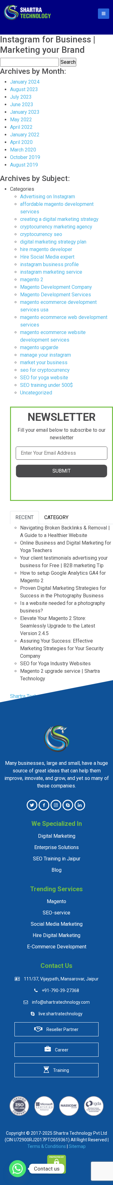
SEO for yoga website (44, 378)
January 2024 (25, 82)
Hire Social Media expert (47, 257)
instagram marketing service (51, 272)
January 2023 (25, 112)
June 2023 (21, 104)
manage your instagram (45, 355)
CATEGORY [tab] (56, 517)
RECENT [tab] (24, 517)
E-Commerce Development (56, 946)
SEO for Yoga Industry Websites (55, 664)
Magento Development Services (55, 295)
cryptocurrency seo (41, 234)
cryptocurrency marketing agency (56, 227)
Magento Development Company (56, 287)
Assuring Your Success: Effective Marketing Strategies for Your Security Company (62, 648)
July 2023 (21, 97)
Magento (56, 901)
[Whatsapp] (17, 1168)
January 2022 (25, 135)
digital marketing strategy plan (53, 242)
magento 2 (31, 280)
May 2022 (21, 120)
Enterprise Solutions (56, 847)
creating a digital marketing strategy (59, 219)
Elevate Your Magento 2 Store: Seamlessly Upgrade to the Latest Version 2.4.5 (57, 625)
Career (61, 1049)
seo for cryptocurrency (45, 370)
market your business (43, 362)
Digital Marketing (56, 836)
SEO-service (56, 912)
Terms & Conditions (46, 1146)
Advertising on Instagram (47, 197)
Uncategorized (36, 393)
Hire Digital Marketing (56, 935)
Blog (56, 870)
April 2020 (21, 142)
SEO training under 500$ (46, 385)
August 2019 (24, 165)
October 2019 (25, 157)
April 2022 (21, 127)
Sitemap (77, 1146)
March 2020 (23, 150)
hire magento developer (46, 249)
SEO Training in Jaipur (56, 858)
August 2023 (24, 89)
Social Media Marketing (57, 924)
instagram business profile (49, 264)
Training (60, 1070)
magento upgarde (39, 347)
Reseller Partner (62, 1029)
